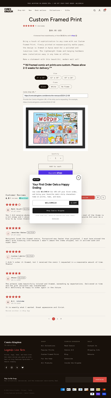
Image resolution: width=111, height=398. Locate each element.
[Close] (78, 177)
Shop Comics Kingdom (55, 210)
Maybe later (55, 218)
